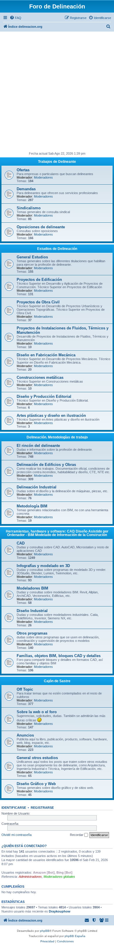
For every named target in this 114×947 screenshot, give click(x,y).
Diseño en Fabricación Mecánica (46, 355)
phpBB (44, 930)
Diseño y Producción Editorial (44, 396)
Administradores (30, 876)
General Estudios (32, 257)
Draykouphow (59, 911)
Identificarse (13, 807)
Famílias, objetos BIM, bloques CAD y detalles (59, 656)
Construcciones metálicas (40, 377)
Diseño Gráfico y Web (36, 784)
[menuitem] (15, 17)
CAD (21, 543)
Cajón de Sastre (57, 681)
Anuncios (25, 735)
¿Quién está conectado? (24, 846)
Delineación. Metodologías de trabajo (57, 437)
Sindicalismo (29, 208)
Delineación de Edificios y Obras (46, 464)
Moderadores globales (59, 876)
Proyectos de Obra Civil (38, 302)
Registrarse (42, 807)
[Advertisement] (57, 91)
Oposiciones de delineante (41, 227)
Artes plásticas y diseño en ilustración (51, 415)
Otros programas (32, 633)
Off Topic (25, 689)
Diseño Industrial (32, 611)
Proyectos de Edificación (39, 279)
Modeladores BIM (32, 588)
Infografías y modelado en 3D (43, 566)
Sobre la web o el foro (37, 712)
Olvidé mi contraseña (16, 835)
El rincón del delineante (38, 445)
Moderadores (43, 177)
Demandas (26, 189)
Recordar (77, 835)
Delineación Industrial (36, 487)
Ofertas (23, 170)
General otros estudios (37, 758)
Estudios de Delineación (57, 249)
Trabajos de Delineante (57, 162)
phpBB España (75, 936)
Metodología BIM (32, 506)
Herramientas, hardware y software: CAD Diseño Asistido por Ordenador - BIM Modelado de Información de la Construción (57, 533)
